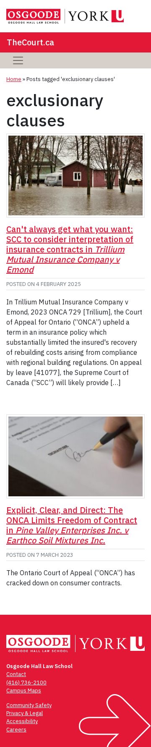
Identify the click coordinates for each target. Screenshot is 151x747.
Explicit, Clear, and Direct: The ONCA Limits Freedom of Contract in (71, 525)
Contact (16, 674)
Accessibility (22, 721)
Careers (16, 729)
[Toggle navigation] (18, 60)
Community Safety (29, 705)
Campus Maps (23, 690)
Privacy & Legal (24, 713)
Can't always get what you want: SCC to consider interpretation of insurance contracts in (69, 249)
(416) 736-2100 (26, 682)
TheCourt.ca (30, 42)
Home (13, 79)
